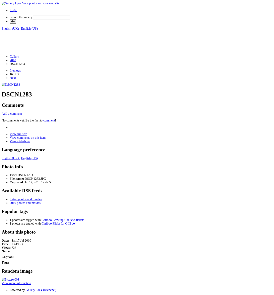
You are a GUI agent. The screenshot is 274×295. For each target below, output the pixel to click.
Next (13, 77)
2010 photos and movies (25, 203)
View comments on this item (28, 137)
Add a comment (12, 113)
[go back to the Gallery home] (30, 3)
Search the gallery (21, 17)
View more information (16, 283)
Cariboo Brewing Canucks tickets (63, 220)
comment (49, 120)
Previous (15, 70)
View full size (18, 134)
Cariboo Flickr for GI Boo (58, 223)
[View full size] (11, 84)
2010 (13, 60)
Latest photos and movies (26, 199)
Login (13, 10)
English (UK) (11, 28)
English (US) (29, 28)
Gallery (14, 56)
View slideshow (20, 141)
